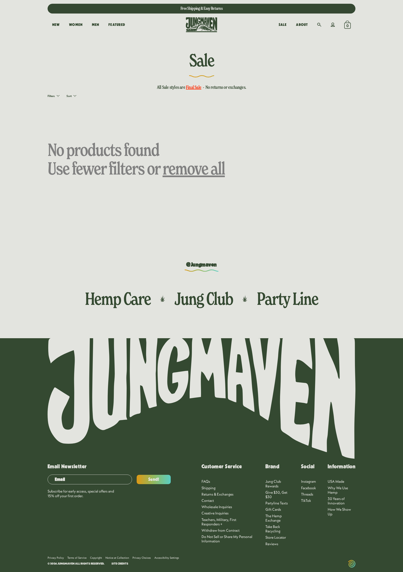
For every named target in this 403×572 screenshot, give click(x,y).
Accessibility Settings (166, 557)
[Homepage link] (201, 25)
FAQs (206, 481)
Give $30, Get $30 (276, 494)
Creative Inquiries (215, 513)
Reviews (271, 543)
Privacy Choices (141, 557)
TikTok (306, 500)
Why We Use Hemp (338, 490)
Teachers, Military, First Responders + (219, 521)
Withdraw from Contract (221, 530)
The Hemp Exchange (273, 518)
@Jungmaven (201, 265)
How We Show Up (339, 511)
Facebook (308, 488)
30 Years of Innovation (336, 500)
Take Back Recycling (272, 528)
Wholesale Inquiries (217, 506)
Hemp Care (118, 298)
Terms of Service (77, 557)
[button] (319, 25)
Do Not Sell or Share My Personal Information (227, 538)
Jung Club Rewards (273, 483)
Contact (208, 500)
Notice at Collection (117, 557)
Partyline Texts (276, 503)
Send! (153, 479)
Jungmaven (66, 563)
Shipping (208, 488)
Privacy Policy (56, 557)
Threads (307, 494)
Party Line (287, 298)
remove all (194, 168)
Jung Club (203, 298)
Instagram (308, 481)
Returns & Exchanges (217, 494)
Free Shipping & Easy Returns (201, 8)
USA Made (336, 481)
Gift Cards (273, 509)
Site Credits (119, 563)
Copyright (96, 557)
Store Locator (275, 537)
